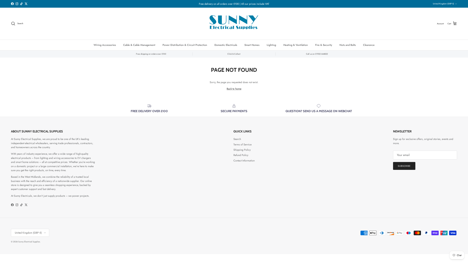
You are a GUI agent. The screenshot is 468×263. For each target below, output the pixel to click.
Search (237, 139)
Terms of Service (242, 144)
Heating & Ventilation (295, 45)
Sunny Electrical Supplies (29, 241)
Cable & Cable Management (139, 45)
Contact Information (244, 160)
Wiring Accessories (105, 45)
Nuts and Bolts (347, 45)
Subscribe (404, 166)
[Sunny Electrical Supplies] (234, 23)
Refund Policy (240, 155)
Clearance (369, 45)
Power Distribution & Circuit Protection (185, 45)
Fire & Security (323, 45)
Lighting (271, 45)
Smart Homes (251, 45)
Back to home (234, 89)
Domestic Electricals (225, 45)
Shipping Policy (242, 150)
